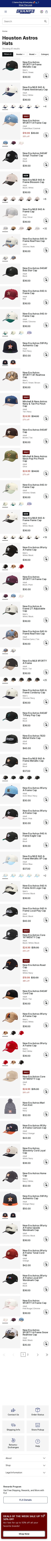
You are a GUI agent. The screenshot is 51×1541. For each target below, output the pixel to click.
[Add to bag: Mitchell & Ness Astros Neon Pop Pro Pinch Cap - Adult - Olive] (46, 473)
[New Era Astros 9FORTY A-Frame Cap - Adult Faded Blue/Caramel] (13, 596)
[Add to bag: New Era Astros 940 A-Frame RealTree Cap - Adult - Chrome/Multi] (46, 250)
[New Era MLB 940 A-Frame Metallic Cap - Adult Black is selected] (5, 778)
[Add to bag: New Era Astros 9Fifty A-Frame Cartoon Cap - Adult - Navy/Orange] (46, 1137)
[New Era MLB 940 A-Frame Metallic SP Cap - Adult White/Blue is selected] (5, 875)
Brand (31, 54)
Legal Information (14, 1472)
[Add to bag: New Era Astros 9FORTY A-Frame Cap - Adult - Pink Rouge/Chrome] (46, 1312)
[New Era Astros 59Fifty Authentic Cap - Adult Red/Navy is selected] (5, 362)
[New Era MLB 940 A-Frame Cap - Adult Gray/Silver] (21, 228)
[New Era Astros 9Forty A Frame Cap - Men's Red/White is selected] (5, 1062)
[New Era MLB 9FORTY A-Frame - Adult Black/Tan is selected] (5, 680)
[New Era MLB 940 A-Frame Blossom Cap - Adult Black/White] (37, 199)
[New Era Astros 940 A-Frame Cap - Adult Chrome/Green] (13, 333)
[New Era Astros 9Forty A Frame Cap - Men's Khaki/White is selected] (5, 1033)
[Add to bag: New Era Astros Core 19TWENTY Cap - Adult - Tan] (46, 1091)
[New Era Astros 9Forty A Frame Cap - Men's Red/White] (21, 567)
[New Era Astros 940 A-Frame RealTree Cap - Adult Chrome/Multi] (13, 651)
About (9, 1458)
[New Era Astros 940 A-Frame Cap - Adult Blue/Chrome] (21, 333)
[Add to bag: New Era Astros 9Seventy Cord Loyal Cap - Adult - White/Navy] (46, 1162)
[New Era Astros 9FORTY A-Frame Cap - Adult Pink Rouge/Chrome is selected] (5, 1320)
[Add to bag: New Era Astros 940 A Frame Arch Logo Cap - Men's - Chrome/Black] (46, 897)
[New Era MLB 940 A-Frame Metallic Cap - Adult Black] (13, 778)
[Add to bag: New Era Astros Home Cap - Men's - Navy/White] (46, 1184)
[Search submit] (45, 21)
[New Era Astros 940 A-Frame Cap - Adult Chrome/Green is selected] (5, 504)
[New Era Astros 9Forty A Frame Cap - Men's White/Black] (13, 1033)
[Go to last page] (47, 1355)
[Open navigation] (5, 11)
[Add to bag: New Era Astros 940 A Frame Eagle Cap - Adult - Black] (46, 845)
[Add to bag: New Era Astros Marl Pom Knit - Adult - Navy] (46, 1114)
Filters (6, 54)
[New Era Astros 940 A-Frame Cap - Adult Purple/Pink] (29, 333)
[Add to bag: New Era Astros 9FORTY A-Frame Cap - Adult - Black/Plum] (46, 588)
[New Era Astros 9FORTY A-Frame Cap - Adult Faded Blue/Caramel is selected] (5, 143)
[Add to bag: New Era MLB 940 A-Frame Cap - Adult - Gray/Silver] (46, 220)
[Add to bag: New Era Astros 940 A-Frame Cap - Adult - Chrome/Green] (46, 496)
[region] (25, 3)
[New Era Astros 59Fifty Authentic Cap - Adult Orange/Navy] (13, 362)
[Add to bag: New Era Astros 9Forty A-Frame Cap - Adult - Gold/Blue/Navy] (46, 799)
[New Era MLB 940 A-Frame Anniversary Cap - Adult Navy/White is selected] (5, 106)
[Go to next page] (38, 1355)
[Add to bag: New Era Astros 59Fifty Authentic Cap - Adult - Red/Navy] (46, 354)
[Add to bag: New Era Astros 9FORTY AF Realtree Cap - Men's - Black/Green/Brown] (46, 386)
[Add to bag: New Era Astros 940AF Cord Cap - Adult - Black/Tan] (46, 1002)
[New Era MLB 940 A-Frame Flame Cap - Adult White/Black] (13, 537)
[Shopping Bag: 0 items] (46, 11)
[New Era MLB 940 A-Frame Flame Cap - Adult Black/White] (37, 537)
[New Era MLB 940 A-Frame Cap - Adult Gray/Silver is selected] (5, 228)
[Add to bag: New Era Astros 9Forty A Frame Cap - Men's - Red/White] (46, 1054)
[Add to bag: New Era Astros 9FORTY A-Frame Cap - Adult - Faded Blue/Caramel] (46, 135)
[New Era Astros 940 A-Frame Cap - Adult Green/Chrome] (13, 504)
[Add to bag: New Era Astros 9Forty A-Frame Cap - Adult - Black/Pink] (46, 822)
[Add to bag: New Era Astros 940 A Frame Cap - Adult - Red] (46, 302)
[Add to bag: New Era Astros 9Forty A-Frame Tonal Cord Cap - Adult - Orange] (46, 1264)
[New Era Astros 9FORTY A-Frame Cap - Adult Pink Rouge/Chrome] (21, 143)
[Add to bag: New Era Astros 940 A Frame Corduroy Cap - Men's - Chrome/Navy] (46, 701)
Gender (19, 54)
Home (4, 31)
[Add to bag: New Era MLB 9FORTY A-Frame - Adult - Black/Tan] (46, 672)
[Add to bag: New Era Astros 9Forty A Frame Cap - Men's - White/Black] (46, 558)
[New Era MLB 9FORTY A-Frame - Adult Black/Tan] (13, 680)
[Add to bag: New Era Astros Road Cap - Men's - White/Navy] (46, 980)
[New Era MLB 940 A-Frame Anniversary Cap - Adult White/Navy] (21, 106)
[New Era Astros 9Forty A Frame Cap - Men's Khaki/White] (13, 567)
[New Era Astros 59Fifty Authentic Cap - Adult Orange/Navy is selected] (5, 1215)
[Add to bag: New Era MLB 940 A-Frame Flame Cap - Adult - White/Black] (46, 529)
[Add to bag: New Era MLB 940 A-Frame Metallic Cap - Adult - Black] (46, 770)
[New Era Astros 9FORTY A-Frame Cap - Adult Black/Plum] (13, 143)
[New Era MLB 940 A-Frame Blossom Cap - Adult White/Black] (13, 199)
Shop (8, 1465)
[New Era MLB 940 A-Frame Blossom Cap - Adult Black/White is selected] (5, 199)
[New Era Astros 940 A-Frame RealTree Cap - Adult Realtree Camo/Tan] (13, 258)
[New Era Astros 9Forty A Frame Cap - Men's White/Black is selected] (5, 567)
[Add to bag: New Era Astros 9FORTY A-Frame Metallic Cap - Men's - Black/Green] (46, 76)
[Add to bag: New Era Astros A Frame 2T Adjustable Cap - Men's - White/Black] (46, 620)
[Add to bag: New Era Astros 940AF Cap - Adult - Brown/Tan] (46, 441)
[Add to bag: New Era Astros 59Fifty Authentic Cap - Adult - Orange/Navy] (46, 1207)
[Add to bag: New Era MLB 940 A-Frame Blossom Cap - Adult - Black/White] (46, 191)
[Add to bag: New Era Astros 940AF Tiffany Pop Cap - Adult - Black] (46, 724)
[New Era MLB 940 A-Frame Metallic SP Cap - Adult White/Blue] (29, 875)
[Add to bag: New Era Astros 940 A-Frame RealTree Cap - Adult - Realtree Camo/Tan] (46, 642)
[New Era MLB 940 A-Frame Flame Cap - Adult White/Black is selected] (5, 537)
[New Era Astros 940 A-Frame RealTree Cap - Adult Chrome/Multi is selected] (5, 258)
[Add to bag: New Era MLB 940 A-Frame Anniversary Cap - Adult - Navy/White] (46, 98)
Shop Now (24, 1533)
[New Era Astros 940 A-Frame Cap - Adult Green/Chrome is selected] (5, 333)
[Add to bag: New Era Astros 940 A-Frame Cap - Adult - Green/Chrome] (46, 325)
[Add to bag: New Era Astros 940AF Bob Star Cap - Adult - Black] (46, 279)
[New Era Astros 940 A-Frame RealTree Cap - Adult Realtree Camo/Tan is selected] (5, 651)
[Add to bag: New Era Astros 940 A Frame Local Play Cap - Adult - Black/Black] (46, 920)
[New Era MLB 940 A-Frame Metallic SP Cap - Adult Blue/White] (13, 875)
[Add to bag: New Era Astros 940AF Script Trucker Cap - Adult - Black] (46, 164)
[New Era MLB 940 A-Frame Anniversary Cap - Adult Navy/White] (13, 106)
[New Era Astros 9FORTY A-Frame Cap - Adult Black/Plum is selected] (5, 596)
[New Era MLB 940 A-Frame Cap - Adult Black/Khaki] (29, 228)
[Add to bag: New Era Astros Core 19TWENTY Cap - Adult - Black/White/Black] (46, 950)
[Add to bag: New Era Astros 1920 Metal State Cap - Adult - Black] (46, 747)
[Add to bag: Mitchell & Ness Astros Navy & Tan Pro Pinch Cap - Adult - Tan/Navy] (46, 418)
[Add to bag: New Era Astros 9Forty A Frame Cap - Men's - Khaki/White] (46, 1025)
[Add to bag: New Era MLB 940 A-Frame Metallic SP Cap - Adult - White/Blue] (46, 867)
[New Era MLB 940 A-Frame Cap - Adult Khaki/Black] (13, 228)
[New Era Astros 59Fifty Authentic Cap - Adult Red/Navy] (13, 1215)
